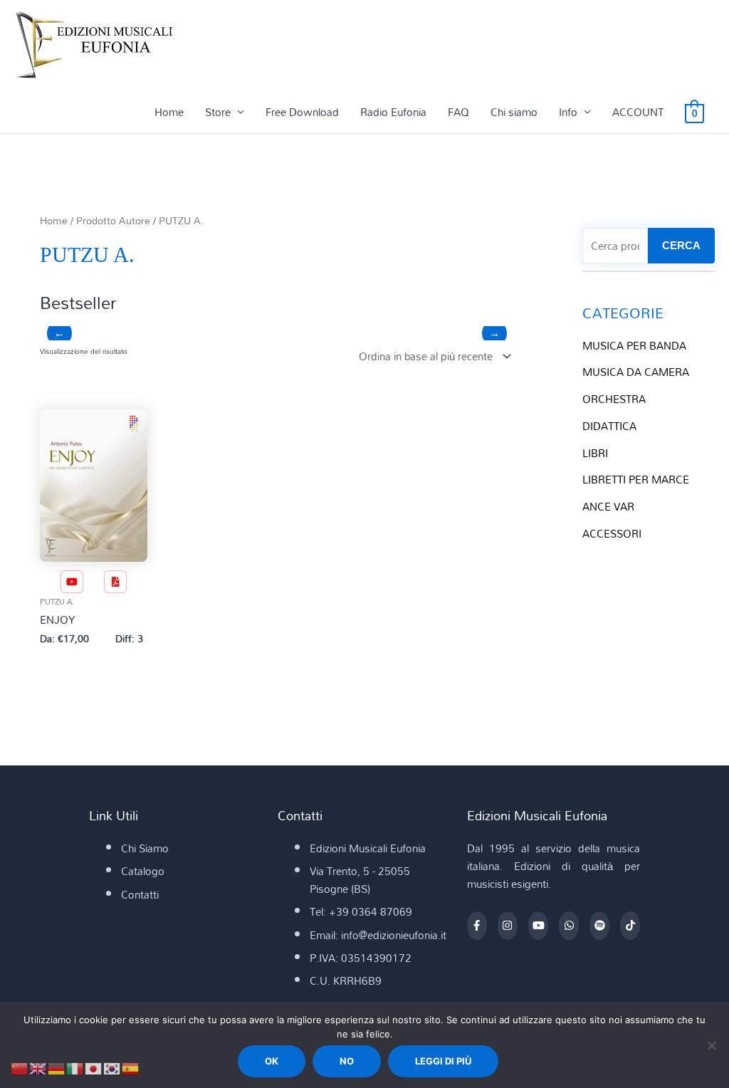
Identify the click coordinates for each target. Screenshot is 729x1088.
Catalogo (142, 871)
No (347, 1061)
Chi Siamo (145, 848)
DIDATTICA (609, 425)
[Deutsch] (57, 1067)
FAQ (458, 111)
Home (169, 111)
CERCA (681, 245)
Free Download (302, 111)
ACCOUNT (638, 111)
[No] (711, 1045)
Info (568, 111)
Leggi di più (443, 1061)
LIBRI (595, 453)
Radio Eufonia (393, 111)
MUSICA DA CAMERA (635, 371)
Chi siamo (514, 111)
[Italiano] (75, 1067)
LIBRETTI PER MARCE (635, 479)
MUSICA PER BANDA (634, 345)
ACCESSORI (611, 533)
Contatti (140, 894)
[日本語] (94, 1067)
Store (218, 111)
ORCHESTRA (614, 398)
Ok (271, 1061)
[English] (38, 1067)
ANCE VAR (608, 506)
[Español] (131, 1067)
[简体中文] (20, 1067)
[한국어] (112, 1067)
